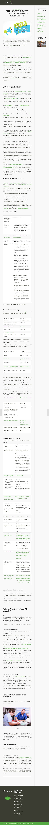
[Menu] (45, 2)
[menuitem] (45, 2)
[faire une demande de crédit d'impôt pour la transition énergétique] (17, 29)
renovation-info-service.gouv (14, 145)
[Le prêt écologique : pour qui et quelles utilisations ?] (1, 412)
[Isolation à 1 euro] (48, 412)
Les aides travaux (17, 9)
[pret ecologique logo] (9, 2)
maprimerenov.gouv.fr (7, 46)
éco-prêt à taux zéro (20, 676)
